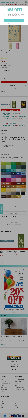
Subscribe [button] (14, 20)
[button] (26, 7)
